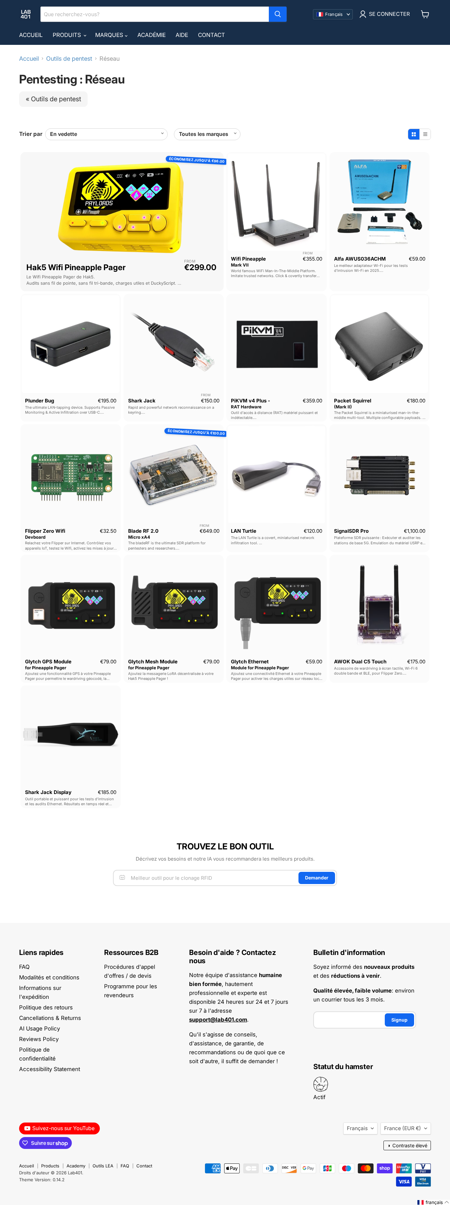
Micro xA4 (139, 537)
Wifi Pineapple (248, 259)
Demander (316, 877)
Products (50, 1165)
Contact (211, 35)
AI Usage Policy (39, 1028)
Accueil (31, 35)
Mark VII (240, 265)
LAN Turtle (243, 531)
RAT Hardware (246, 406)
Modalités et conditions (49, 977)
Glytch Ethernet (250, 661)
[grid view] (413, 134)
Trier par (30, 134)
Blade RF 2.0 (143, 531)
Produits (68, 35)
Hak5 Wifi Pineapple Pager (76, 267)
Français (357, 1128)
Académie (151, 35)
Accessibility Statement (49, 1069)
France (402, 1128)
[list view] (425, 134)
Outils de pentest (69, 58)
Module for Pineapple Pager (260, 667)
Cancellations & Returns (50, 1018)
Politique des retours (46, 1007)
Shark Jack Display (48, 792)
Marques (110, 35)
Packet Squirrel (352, 400)
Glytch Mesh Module (153, 661)
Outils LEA (103, 1165)
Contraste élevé (407, 1145)
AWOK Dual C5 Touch (360, 661)
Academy (76, 1165)
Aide (182, 35)
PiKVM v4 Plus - (250, 400)
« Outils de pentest (53, 99)
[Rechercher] (278, 14)
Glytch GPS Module (48, 661)
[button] (433, 1202)
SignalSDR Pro (351, 531)
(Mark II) (343, 406)
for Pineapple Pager (45, 667)
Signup (399, 1020)
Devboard (35, 537)
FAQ (24, 967)
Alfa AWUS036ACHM (360, 259)
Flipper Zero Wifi (45, 531)
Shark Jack (141, 400)
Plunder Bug (39, 400)
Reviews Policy (39, 1039)
